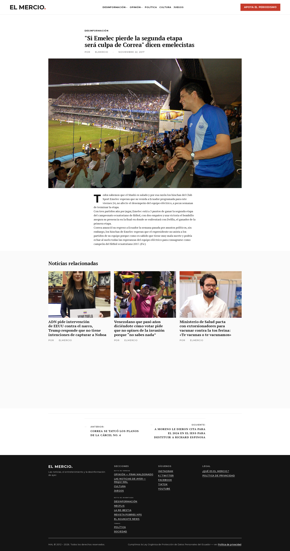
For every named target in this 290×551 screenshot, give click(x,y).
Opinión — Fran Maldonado (133, 474)
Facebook (165, 480)
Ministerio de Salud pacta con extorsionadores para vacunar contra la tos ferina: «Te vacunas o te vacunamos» (205, 328)
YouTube (164, 488)
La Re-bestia (122, 510)
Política (120, 527)
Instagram (165, 471)
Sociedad (120, 531)
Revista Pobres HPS (128, 514)
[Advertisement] (145, 370)
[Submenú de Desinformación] (126, 7)
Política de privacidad (218, 475)
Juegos (119, 490)
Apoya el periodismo (260, 7)
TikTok (163, 484)
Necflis (119, 505)
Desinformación (96, 30)
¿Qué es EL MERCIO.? (215, 471)
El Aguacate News (127, 519)
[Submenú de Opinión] (141, 7)
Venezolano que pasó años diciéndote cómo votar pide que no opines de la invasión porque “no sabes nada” (139, 328)
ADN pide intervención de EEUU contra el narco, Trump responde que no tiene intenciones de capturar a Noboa (77, 328)
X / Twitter (166, 475)
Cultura (120, 486)
